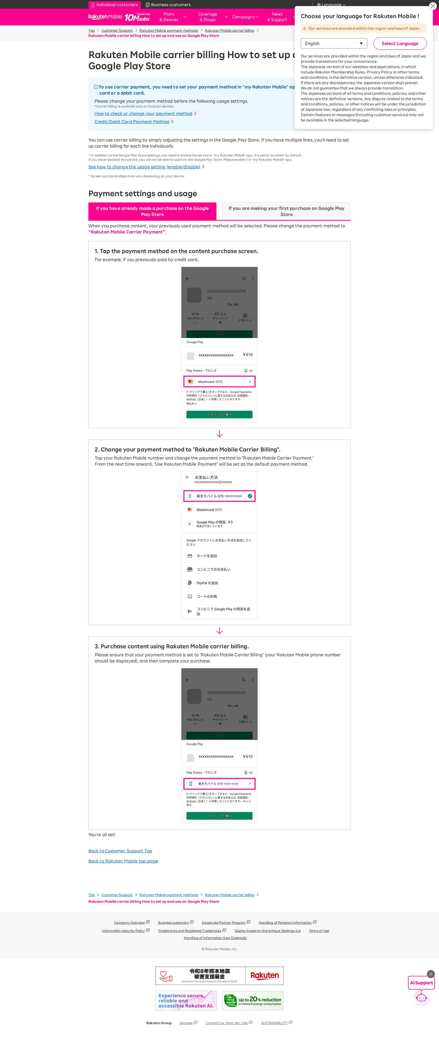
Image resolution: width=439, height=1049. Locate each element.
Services (186, 1022)
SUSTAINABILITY (274, 1022)
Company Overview (129, 922)
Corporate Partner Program (224, 922)
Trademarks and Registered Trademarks (190, 930)
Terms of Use (319, 930)
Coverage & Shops (207, 17)
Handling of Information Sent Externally (215, 937)
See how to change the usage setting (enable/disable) (144, 167)
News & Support (277, 17)
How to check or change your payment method (143, 114)
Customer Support (117, 30)
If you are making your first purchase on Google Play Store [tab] (286, 211)
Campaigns (243, 17)
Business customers (173, 922)
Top (91, 30)
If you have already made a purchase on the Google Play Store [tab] (152, 211)
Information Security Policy (123, 930)
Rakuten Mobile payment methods (168, 30)
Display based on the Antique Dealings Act (268, 930)
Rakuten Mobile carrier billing (230, 30)
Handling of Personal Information (285, 922)
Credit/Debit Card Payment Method (132, 122)
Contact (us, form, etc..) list (227, 1022)
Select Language (400, 43)
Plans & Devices (169, 17)
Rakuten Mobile (106, 17)
